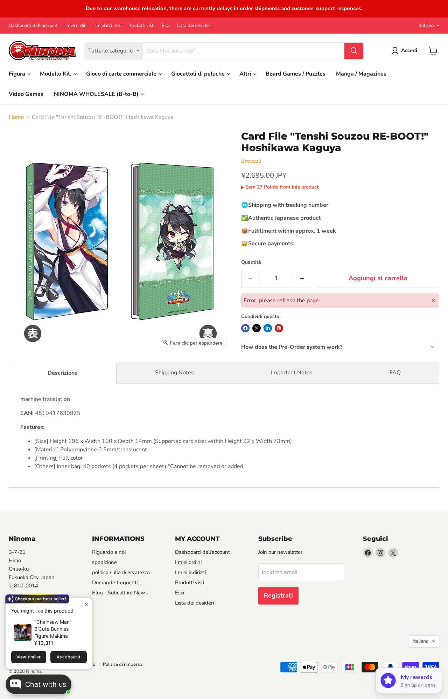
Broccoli (251, 161)
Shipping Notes (174, 372)
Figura (18, 74)
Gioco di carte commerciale (122, 74)
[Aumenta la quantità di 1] (302, 278)
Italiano (426, 25)
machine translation (156, 432)
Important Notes (292, 372)
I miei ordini (76, 25)
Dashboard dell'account (33, 25)
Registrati (278, 595)
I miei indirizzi (107, 25)
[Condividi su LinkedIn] (268, 328)
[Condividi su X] (256, 328)
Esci (166, 25)
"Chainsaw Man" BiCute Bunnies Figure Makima (53, 629)
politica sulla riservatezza (121, 572)
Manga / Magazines (361, 74)
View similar (28, 656)
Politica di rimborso (122, 664)
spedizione (104, 562)
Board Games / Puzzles (296, 74)
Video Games (26, 94)
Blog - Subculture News (120, 592)
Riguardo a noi (109, 552)
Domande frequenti (115, 582)
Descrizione (63, 373)
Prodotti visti (141, 25)
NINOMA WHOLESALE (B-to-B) (97, 94)
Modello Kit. (56, 74)
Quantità (251, 262)
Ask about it (68, 656)
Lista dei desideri (194, 25)
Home (16, 117)
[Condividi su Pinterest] (279, 328)
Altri (245, 74)
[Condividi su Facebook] (245, 328)
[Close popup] (86, 604)
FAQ (395, 372)
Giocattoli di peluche (198, 74)
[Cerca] (353, 51)
